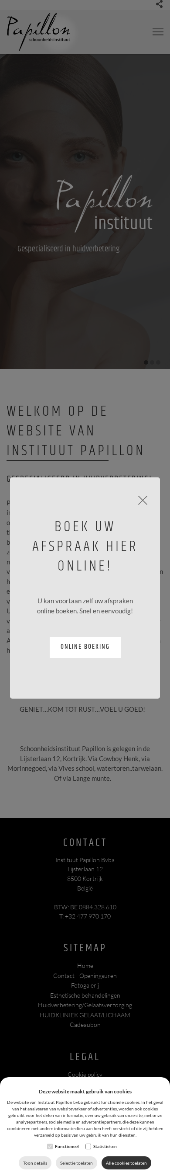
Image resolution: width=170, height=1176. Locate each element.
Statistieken (105, 1146)
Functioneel (67, 1146)
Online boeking (85, 647)
